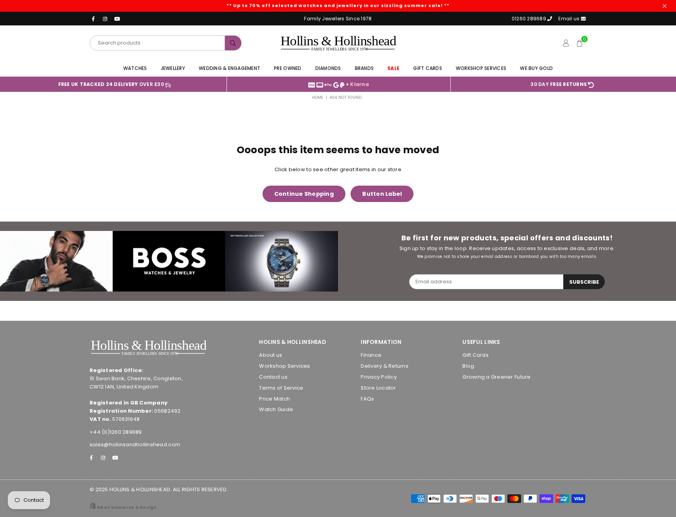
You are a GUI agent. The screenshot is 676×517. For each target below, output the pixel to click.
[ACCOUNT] (566, 43)
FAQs (367, 399)
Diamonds (328, 68)
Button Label (382, 194)
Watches (135, 68)
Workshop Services (481, 68)
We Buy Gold (536, 68)
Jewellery (173, 68)
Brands (364, 68)
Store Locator (378, 388)
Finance (371, 355)
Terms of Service (281, 388)
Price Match (274, 399)
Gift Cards (427, 68)
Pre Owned (287, 68)
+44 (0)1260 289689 (116, 432)
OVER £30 (111, 84)
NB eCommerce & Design (126, 507)
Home (318, 97)
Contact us (273, 377)
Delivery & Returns (384, 366)
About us (270, 355)
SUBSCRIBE (584, 282)
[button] (579, 43)
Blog (468, 366)
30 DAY (558, 84)
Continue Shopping (304, 194)
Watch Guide (276, 409)
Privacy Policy (379, 377)
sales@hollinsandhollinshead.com (135, 444)
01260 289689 (529, 18)
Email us (569, 18)
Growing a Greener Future (496, 377)
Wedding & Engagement (229, 68)
